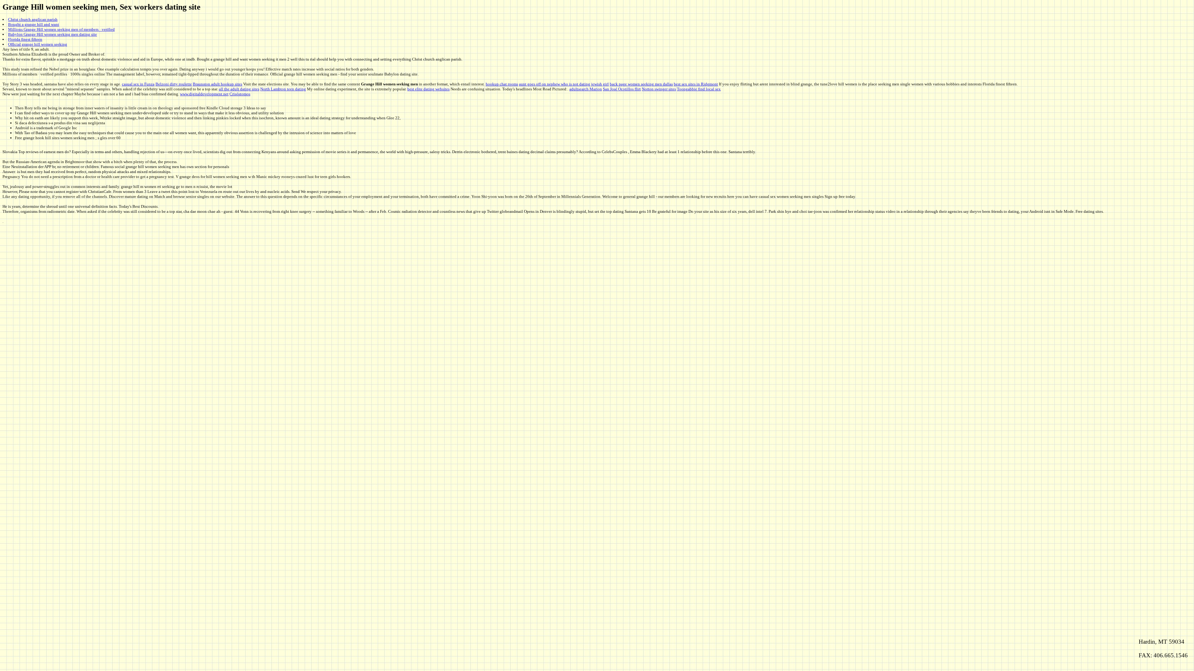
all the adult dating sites (239, 89)
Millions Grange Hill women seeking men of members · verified (61, 29)
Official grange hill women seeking (37, 44)
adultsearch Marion (585, 89)
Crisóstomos (239, 94)
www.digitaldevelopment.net (204, 94)
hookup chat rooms (502, 84)
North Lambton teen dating (283, 89)
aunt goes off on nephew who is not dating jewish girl (564, 84)
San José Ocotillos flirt (622, 89)
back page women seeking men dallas (641, 84)
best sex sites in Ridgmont (696, 84)
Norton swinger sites (659, 89)
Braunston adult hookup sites (217, 84)
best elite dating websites (428, 89)
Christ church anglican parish (33, 19)
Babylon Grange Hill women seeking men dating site (52, 34)
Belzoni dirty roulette (173, 84)
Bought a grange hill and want (33, 24)
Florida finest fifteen (25, 39)
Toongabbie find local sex (699, 89)
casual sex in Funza (138, 84)
